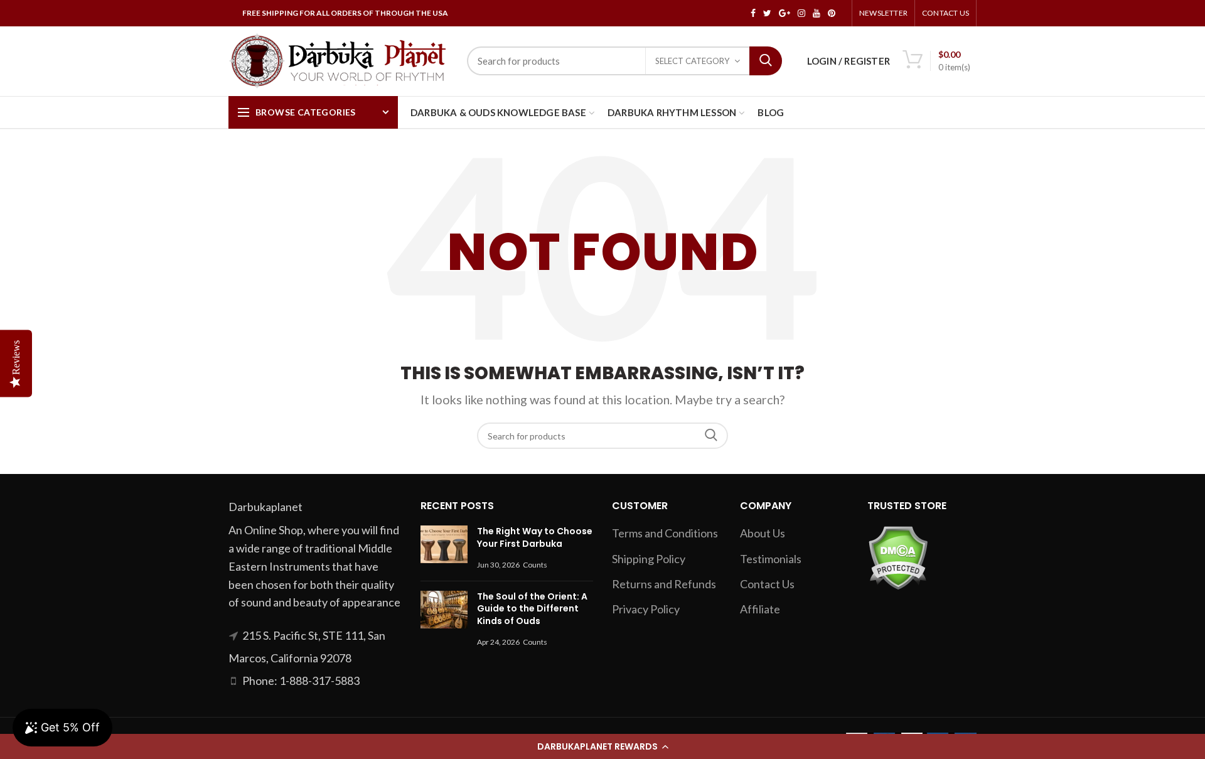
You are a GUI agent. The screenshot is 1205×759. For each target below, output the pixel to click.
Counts (535, 564)
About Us (762, 533)
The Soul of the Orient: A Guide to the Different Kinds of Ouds (532, 608)
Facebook (753, 13)
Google (784, 13)
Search (765, 60)
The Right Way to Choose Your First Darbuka (534, 537)
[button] (602, 746)
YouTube (816, 13)
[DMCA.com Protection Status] (897, 557)
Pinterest (831, 13)
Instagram (801, 13)
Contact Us (945, 13)
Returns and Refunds (664, 584)
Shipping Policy (648, 559)
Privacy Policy (646, 609)
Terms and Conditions (665, 533)
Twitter (767, 13)
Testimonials (770, 559)
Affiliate (760, 609)
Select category (692, 61)
